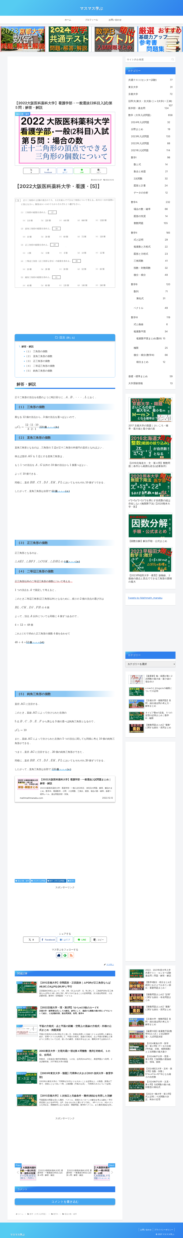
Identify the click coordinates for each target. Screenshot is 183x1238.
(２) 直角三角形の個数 (39, 356)
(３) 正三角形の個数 (38, 361)
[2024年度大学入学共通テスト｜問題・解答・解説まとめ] (69, 39)
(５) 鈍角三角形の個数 (39, 370)
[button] (99, 171)
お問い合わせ (146, 1229)
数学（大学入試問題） (58, 881)
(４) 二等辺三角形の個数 (40, 365)
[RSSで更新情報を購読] (71, 955)
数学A (72, 881)
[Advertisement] (65, 78)
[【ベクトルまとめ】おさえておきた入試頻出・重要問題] (114, 39)
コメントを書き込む (65, 1201)
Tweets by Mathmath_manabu (145, 597)
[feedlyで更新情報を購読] (65, 955)
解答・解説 (28, 346)
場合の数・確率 (23, 881)
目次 (62, 337)
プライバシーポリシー (163, 1229)
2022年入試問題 (39, 881)
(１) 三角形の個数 (37, 351)
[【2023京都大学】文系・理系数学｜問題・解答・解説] (23, 39)
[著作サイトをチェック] (58, 955)
